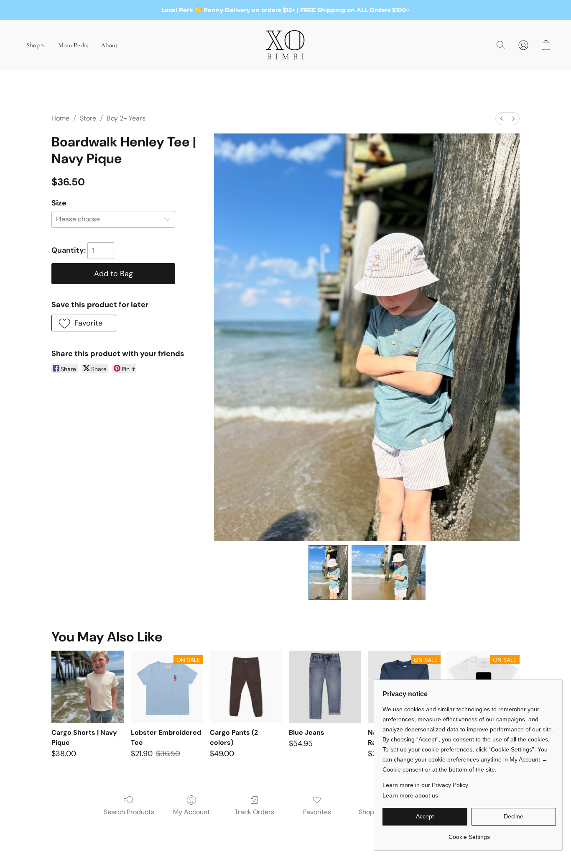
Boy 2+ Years (126, 118)
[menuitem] (501, 119)
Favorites (317, 812)
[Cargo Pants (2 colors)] (246, 687)
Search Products (129, 812)
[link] (469, 834)
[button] (285, 45)
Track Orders (254, 812)
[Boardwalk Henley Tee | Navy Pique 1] (389, 572)
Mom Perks (73, 45)
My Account (191, 812)
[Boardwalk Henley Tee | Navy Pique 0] (328, 572)
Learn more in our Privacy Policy (425, 785)
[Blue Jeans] (325, 687)
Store (88, 118)
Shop (33, 45)
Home (60, 118)
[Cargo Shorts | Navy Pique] (87, 687)
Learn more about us (410, 795)
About (109, 45)
